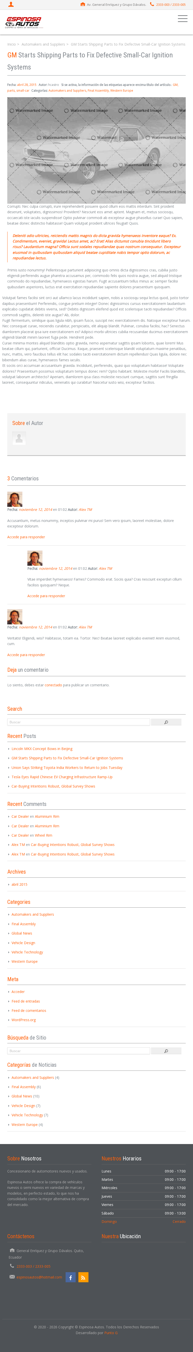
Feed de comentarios (29, 1010)
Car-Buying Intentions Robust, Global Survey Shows (53, 786)
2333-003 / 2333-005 (171, 4)
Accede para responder (26, 537)
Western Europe (121, 90)
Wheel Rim (43, 835)
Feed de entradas (26, 1001)
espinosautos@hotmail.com (39, 1277)
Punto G (111, 1332)
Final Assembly (98, 90)
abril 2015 (19, 884)
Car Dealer (20, 816)
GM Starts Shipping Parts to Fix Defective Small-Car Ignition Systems (67, 758)
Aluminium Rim (47, 816)
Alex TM (85, 509)
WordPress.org (24, 1019)
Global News (22, 933)
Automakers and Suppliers (43, 44)
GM (175, 85)
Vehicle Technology (27, 952)
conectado (53, 685)
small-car (22, 90)
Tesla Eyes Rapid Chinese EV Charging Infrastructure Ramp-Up (62, 776)
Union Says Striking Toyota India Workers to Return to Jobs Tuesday (67, 767)
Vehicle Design (23, 942)
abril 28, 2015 (26, 85)
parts (11, 90)
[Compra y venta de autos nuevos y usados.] (24, 22)
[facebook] (71, 1277)
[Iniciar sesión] (11, 4)
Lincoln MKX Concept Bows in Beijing (42, 748)
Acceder (18, 991)
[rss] (83, 1277)
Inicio (11, 44)
